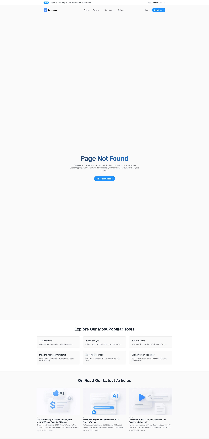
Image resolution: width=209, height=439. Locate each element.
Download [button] (108, 10)
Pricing (86, 10)
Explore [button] (120, 10)
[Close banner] (164, 2)
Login (147, 10)
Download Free (156, 2)
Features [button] (96, 10)
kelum (51, 430)
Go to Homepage (104, 179)
